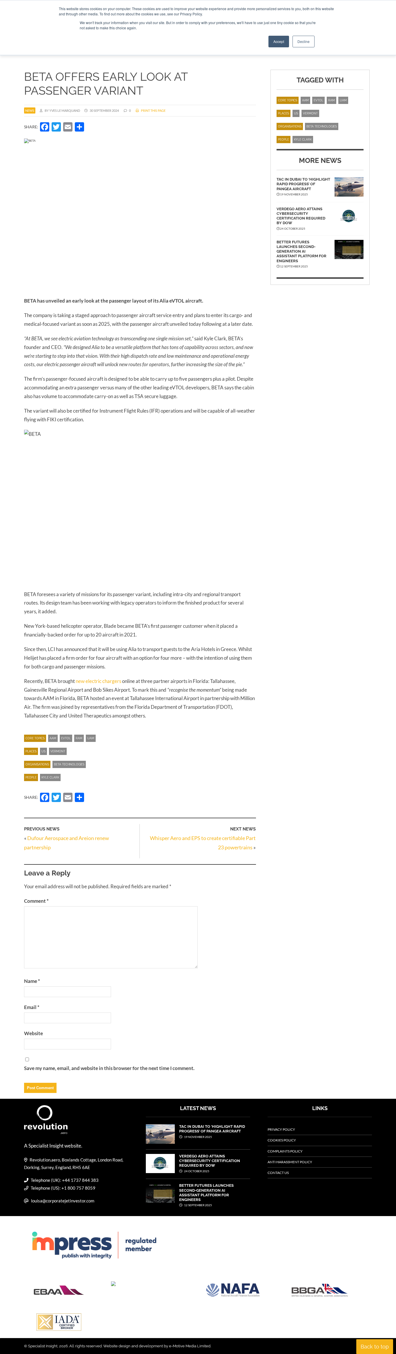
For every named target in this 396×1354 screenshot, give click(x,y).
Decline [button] (303, 41)
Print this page (153, 110)
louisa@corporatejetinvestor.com (62, 1200)
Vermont (57, 751)
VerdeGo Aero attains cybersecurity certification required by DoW (301, 216)
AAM (53, 738)
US (43, 751)
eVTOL (66, 738)
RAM (79, 738)
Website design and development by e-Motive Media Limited (156, 1346)
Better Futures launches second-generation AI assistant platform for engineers (301, 251)
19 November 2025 (198, 1137)
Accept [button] (278, 41)
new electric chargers (98, 681)
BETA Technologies (69, 764)
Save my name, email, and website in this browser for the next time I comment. (109, 1068)
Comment (36, 901)
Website (33, 1033)
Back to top (375, 1347)
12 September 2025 (198, 1205)
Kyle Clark (50, 777)
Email (31, 1007)
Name (32, 981)
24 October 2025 (196, 1171)
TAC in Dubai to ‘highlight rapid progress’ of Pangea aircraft (303, 184)
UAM (90, 738)
